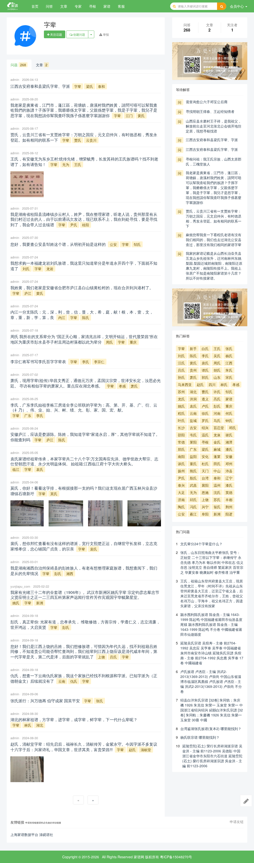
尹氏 (73, 224)
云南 (61, 681)
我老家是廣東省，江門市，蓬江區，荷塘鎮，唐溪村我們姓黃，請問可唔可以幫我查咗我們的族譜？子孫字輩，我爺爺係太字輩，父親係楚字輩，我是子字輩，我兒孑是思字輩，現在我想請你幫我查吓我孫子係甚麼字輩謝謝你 (213, 187)
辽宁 (228, 478)
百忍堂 (219, 427)
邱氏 (193, 499)
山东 (217, 377)
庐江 (27, 293)
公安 (113, 244)
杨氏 (228, 355)
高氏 (217, 398)
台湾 (205, 478)
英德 (228, 492)
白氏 (205, 348)
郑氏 (181, 449)
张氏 (99, 700)
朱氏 (228, 370)
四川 (212, 384)
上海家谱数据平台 (24, 834)
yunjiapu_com (20, 586)
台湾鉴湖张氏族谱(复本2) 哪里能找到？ (210, 728)
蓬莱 (217, 456)
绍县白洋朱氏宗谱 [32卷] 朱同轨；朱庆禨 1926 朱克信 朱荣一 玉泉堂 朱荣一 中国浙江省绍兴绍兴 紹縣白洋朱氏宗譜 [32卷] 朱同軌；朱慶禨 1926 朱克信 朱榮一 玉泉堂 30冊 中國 (211, 710)
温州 (217, 485)
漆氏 (228, 485)
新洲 (39, 602)
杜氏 (205, 463)
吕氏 (113, 656)
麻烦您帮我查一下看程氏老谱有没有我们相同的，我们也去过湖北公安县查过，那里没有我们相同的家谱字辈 (213, 239)
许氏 (217, 391)
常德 (181, 442)
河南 (217, 413)
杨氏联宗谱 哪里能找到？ (200, 737)
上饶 (101, 656)
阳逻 (228, 513)
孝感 (122, 386)
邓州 (228, 463)
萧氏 (134, 386)
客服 (121, 6)
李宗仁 (99, 361)
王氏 (77, 164)
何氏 (228, 413)
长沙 (181, 427)
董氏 (193, 463)
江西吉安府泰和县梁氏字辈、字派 (212, 139)
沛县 (228, 470)
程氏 (181, 413)
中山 (217, 470)
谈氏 (181, 463)
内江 (61, 317)
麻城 (217, 449)
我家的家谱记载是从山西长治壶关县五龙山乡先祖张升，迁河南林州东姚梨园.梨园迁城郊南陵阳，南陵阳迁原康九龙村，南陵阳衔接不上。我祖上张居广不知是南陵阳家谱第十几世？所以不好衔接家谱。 (214, 266)
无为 (65, 164)
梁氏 (89, 86)
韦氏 (193, 434)
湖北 (39, 725)
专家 (78, 6)
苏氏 (217, 499)
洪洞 (193, 398)
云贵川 (91, 140)
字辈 (77, 86)
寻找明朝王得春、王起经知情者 (210, 111)
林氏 (27, 725)
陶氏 (181, 506)
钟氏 (228, 420)
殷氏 (193, 478)
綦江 (193, 513)
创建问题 (78, 34)
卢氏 (205, 406)
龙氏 (181, 398)
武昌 (193, 485)
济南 (181, 499)
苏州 (181, 391)
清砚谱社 (46, 834)
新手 (193, 348)
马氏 (217, 420)
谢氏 (228, 434)
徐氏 (205, 413)
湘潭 (228, 442)
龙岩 (49, 268)
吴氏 (217, 355)
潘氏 (228, 449)
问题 (18, 64)
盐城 (193, 420)
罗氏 (205, 420)
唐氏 (205, 362)
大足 (181, 492)
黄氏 (141, 115)
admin (14, 79)
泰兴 (181, 485)
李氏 (85, 361)
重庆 (133, 342)
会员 (237, 6)
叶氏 (181, 420)
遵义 (205, 398)
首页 (35, 6)
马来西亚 (185, 384)
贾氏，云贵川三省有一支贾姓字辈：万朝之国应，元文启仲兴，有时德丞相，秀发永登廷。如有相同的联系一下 (213, 218)
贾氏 (77, 140)
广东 (27, 415)
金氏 (217, 442)
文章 (63, 6)
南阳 (181, 456)
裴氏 (93, 548)
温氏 (205, 434)
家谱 (106, 6)
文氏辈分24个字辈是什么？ (201, 543)
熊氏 (193, 470)
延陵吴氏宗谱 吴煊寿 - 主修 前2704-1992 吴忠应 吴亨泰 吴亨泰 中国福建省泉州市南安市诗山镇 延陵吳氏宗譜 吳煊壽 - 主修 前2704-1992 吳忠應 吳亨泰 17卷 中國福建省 (211, 652)
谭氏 (205, 370)
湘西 (69, 573)
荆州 (228, 506)
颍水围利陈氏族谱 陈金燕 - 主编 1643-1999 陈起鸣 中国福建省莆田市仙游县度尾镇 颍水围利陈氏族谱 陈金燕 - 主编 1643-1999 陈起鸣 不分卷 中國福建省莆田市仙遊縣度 (211, 624)
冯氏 (193, 506)
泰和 (101, 86)
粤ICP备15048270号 (176, 856)
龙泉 (217, 434)
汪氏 (181, 362)
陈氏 (85, 317)
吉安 (193, 427)
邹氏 (137, 244)
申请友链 (237, 822)
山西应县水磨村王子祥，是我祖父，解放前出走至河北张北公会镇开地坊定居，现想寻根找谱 (213, 126)
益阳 (193, 456)
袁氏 (39, 469)
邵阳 (181, 434)
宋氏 (228, 377)
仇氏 (73, 681)
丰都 (228, 499)
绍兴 (205, 427)
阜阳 (205, 513)
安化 (205, 456)
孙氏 (181, 377)
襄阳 (205, 485)
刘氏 (26, 268)
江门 (129, 115)
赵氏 (132, 749)
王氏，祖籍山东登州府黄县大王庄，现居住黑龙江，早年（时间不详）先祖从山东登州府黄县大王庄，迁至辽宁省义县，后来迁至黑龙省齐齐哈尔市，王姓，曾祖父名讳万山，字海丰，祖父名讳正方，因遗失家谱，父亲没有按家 (211, 593)
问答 (49, 6)
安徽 (228, 456)
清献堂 (146, 749)
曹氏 (205, 391)
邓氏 (232, 427)
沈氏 (217, 492)
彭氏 (57, 573)
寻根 (92, 6)
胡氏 (217, 370)
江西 (228, 362)
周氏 (109, 342)
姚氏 (15, 602)
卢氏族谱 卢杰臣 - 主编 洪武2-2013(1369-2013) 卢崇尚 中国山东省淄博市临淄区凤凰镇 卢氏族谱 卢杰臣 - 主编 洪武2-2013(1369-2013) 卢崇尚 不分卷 (211, 681)
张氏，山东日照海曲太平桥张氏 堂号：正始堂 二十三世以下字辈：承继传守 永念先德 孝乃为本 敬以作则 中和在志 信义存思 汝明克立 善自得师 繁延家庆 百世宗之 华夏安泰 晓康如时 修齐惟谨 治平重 (211, 562)
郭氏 (205, 377)
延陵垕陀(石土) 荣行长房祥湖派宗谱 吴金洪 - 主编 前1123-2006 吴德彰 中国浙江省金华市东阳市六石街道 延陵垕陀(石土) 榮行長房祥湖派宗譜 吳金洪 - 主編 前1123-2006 (212, 755)
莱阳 (193, 442)
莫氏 (53, 493)
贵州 (193, 370)
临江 (15, 469)
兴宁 (205, 506)
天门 (205, 470)
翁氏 (217, 506)
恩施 (205, 492)
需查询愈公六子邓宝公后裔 (206, 101)
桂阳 (85, 224)
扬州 (181, 470)
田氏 (217, 463)
